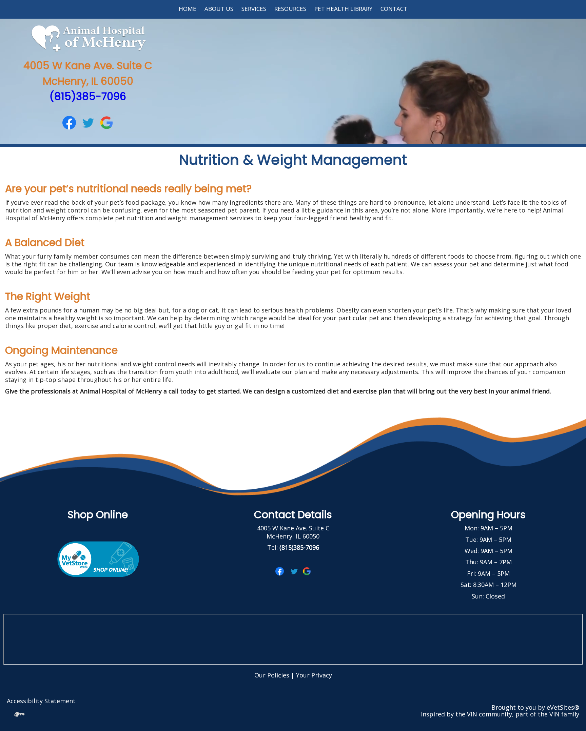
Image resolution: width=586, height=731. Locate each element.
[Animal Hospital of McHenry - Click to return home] (88, 38)
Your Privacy (314, 675)
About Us (218, 9)
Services (253, 9)
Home (187, 9)
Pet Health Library (343, 9)
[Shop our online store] (98, 558)
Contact (393, 9)
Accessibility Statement (41, 701)
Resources (290, 9)
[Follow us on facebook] (69, 122)
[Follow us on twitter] (87, 122)
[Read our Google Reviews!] (306, 570)
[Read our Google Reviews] (106, 122)
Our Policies (271, 675)
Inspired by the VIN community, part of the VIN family (500, 714)
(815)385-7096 (88, 96)
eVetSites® (563, 707)
